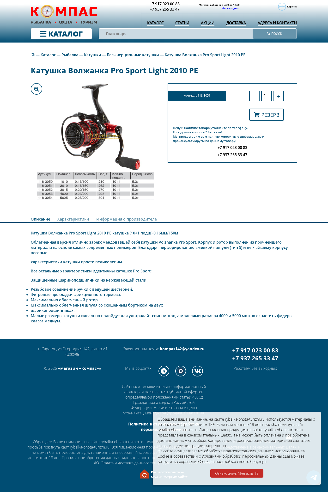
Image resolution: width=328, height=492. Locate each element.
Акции (207, 22)
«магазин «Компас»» (79, 368)
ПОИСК (276, 34)
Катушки (92, 54)
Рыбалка (69, 54)
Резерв (270, 114)
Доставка (236, 22)
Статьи (182, 22)
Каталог (155, 22)
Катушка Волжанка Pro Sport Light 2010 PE (205, 54)
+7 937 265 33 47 (255, 358)
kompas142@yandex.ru (182, 348)
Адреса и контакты (277, 22)
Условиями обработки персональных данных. (243, 456)
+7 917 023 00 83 (255, 350)
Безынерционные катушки (133, 54)
